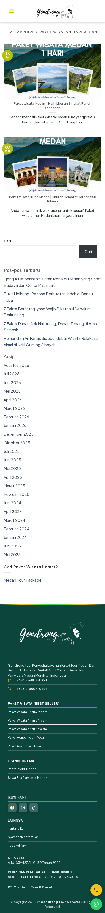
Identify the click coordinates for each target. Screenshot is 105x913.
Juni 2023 (12, 545)
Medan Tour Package (23, 580)
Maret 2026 (14, 408)
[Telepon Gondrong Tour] (96, 890)
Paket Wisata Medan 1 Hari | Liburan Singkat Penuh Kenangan (52, 105)
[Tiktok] (33, 807)
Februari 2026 (16, 416)
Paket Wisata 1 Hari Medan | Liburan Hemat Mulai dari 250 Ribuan (52, 199)
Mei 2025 (12, 468)
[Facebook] (12, 807)
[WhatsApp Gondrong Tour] (96, 904)
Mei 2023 (12, 554)
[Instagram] (23, 807)
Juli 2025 (12, 451)
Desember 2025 (18, 434)
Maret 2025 (14, 485)
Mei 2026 (12, 391)
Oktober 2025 (17, 442)
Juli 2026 (11, 373)
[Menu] (11, 11)
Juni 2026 (12, 382)
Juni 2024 (12, 502)
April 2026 (13, 399)
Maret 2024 (14, 520)
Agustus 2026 (16, 365)
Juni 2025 (12, 459)
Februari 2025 (16, 494)
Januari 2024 (15, 537)
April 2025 (13, 477)
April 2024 (13, 511)
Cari (7, 241)
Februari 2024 (17, 528)
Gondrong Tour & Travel (60, 902)
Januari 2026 (15, 425)
